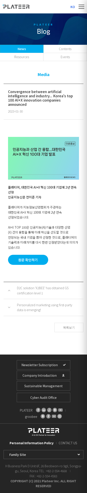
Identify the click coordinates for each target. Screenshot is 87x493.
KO (72, 6)
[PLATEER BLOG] (55, 410)
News (22, 49)
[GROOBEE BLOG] (43, 416)
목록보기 (69, 327)
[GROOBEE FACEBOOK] (48, 416)
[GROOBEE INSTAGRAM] (59, 416)
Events (65, 57)
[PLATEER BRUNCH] (49, 410)
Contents (65, 49)
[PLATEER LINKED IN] (43, 410)
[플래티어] (16, 6)
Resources (21, 57)
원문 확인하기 (28, 259)
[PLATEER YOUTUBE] (60, 410)
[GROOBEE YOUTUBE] (54, 416)
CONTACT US (68, 443)
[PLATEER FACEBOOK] (38, 410)
